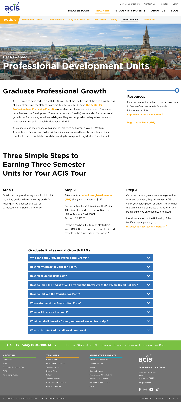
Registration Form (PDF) (141, 122)
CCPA (175, 399)
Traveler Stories (96, 363)
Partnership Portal (10, 375)
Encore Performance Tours (14, 367)
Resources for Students (99, 379)
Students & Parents (130, 10)
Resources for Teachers (56, 382)
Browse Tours (79, 10)
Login (175, 4)
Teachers (102, 10)
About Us (158, 10)
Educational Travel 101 (33, 19)
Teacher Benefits (129, 19)
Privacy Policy (163, 399)
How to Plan (100, 19)
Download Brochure (130, 4)
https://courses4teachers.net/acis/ (145, 114)
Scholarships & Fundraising (101, 375)
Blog (174, 10)
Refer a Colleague (53, 386)
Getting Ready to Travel (100, 382)
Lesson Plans (149, 19)
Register (164, 4)
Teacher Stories (56, 19)
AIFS (5, 371)
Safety (114, 19)
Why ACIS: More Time (79, 19)
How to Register (96, 371)
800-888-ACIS (43, 345)
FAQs (92, 386)
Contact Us (149, 4)
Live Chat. (159, 345)
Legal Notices (146, 399)
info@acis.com (145, 383)
